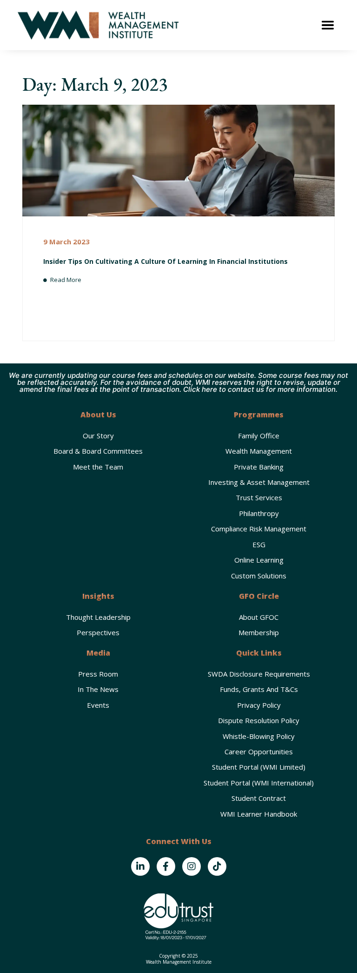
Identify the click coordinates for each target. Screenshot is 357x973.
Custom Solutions (258, 575)
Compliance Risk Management (258, 528)
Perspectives (98, 632)
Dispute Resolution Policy (258, 720)
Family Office (258, 435)
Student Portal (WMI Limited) (258, 767)
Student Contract (258, 798)
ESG (258, 544)
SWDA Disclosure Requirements (259, 673)
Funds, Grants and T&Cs (259, 689)
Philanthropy (259, 513)
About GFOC (258, 617)
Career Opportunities (259, 751)
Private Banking (259, 466)
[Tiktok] (217, 866)
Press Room (98, 673)
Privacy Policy (259, 705)
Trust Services (259, 497)
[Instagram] (191, 866)
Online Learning (259, 559)
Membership (258, 632)
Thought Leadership (98, 617)
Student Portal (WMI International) (259, 782)
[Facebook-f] (166, 866)
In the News (98, 689)
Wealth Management (258, 451)
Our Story (98, 435)
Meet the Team (98, 466)
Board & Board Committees (98, 451)
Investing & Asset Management (259, 482)
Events (98, 705)
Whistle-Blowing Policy (259, 736)
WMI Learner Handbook (258, 814)
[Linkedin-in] (140, 866)
